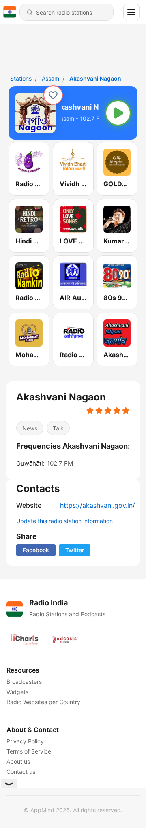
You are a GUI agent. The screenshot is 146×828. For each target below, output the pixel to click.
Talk (58, 428)
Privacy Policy (25, 741)
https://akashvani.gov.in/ (97, 505)
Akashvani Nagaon (95, 78)
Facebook (36, 550)
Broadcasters (24, 681)
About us (18, 761)
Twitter (74, 550)
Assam (50, 78)
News (29, 428)
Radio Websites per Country (43, 701)
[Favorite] (53, 95)
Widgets (17, 691)
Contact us (20, 771)
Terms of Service (28, 751)
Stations (21, 78)
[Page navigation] (131, 12)
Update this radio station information (64, 520)
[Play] (118, 113)
